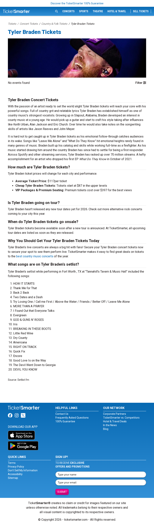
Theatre (98, 11)
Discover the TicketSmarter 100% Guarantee (77, 3)
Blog (105, 428)
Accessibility (15, 474)
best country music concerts (34, 256)
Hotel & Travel (116, 11)
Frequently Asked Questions (72, 417)
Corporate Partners (114, 413)
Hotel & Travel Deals (115, 421)
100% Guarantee (65, 421)
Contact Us (61, 413)
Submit (62, 491)
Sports (83, 11)
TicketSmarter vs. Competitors (121, 417)
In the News (110, 425)
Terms (12, 462)
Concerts (68, 11)
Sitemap (13, 477)
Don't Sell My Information (23, 470)
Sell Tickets (141, 11)
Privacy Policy (16, 466)
